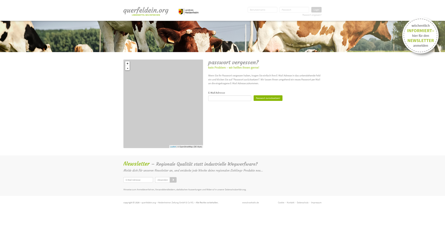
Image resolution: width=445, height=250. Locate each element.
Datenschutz (303, 202)
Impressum (316, 202)
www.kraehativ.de (250, 202)
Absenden (162, 179)
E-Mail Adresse (216, 92)
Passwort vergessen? (312, 14)
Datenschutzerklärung (235, 189)
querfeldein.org (148, 202)
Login (316, 9)
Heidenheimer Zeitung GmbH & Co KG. (176, 202)
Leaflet (173, 146)
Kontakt (290, 202)
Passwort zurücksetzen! (268, 98)
